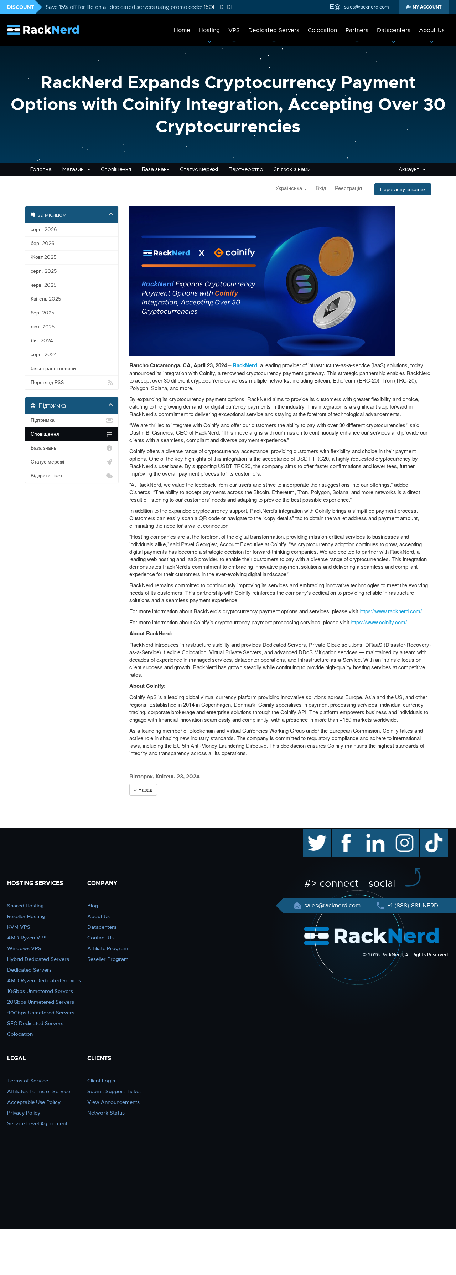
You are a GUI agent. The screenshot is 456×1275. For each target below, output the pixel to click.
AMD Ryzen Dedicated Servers (44, 980)
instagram (403, 832)
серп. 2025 (44, 271)
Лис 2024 (42, 341)
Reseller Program (108, 959)
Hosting (209, 30)
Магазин (74, 169)
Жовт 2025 (43, 257)
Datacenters (393, 30)
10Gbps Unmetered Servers (40, 991)
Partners (357, 30)
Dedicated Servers (273, 30)
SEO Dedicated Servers (35, 1023)
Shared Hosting (25, 905)
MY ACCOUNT (426, 7)
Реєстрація (348, 188)
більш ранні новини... (55, 368)
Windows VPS (24, 948)
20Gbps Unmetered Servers (40, 1002)
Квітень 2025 (46, 299)
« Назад (143, 790)
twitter (312, 832)
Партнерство (246, 169)
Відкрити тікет (46, 476)
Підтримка (43, 420)
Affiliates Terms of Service (38, 1091)
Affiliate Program (107, 948)
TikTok (429, 832)
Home (182, 30)
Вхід (321, 188)
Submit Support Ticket (114, 1091)
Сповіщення (116, 169)
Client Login (101, 1080)
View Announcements (113, 1102)
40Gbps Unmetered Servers (40, 1012)
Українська (289, 188)
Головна (41, 169)
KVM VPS (18, 927)
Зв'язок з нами (292, 169)
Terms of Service (27, 1080)
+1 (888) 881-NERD (411, 905)
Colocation (322, 30)
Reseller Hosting (26, 916)
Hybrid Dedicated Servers (38, 959)
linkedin (371, 832)
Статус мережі (199, 169)
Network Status (106, 1113)
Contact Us (100, 938)
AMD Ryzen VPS (27, 938)
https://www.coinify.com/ (379, 622)
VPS (234, 30)
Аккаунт (410, 169)
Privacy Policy (23, 1113)
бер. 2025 (42, 313)
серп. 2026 (44, 229)
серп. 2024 (44, 355)
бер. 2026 (43, 243)
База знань (155, 169)
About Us (432, 30)
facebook (345, 832)
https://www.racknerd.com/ (390, 611)
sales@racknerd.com (366, 7)
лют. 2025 (43, 327)
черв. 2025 (43, 285)
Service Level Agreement (37, 1123)
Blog (92, 905)
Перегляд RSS (47, 382)
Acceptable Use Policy (34, 1102)
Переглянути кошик (402, 189)
